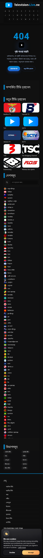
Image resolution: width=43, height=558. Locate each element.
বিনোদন (25, 460)
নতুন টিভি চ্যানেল (28, 69)
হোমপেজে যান (13, 69)
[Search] (7, 182)
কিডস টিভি (7, 468)
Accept (31, 552)
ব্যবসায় (25, 464)
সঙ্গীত (24, 456)
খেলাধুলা (7, 460)
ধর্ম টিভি (25, 468)
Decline (12, 552)
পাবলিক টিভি (8, 452)
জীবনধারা (7, 464)
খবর (6, 456)
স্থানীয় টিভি (26, 452)
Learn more (22, 547)
